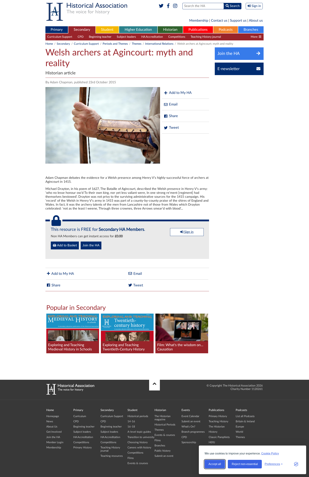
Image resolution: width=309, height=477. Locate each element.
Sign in (188, 232)
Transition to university (140, 437)
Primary (57, 29)
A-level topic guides (139, 432)
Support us (238, 20)
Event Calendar (190, 416)
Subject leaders (126, 36)
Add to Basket (66, 245)
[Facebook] (168, 6)
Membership (198, 20)
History (213, 432)
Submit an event (163, 456)
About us (256, 20)
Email (173, 104)
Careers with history (139, 447)
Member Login (54, 442)
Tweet (174, 127)
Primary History (82, 447)
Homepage (52, 416)
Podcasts (226, 29)
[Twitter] (161, 6)
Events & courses (137, 463)
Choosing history (137, 442)
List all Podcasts (245, 416)
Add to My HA (180, 93)
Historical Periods (164, 424)
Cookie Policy (270, 453)
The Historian (217, 426)
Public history (162, 450)
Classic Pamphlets (219, 437)
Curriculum (79, 416)
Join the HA (91, 245)
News (49, 421)
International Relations (159, 43)
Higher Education (138, 29)
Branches (251, 29)
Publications (198, 29)
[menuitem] (56, 29)
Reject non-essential (245, 464)
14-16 (131, 421)
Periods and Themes (115, 43)
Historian (170, 29)
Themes (136, 43)
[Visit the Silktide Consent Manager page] (296, 464)
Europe (240, 426)
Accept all (215, 464)
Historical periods (137, 416)
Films (130, 458)
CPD (81, 36)
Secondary (82, 29)
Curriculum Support (59, 36)
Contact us (219, 20)
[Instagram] (175, 6)
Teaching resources (238, 36)
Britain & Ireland (245, 421)
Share (173, 116)
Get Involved (54, 432)
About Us (51, 426)
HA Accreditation (152, 36)
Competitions (176, 36)
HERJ (212, 442)
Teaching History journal (206, 36)
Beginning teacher (100, 36)
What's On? (188, 426)
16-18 (131, 426)
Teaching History (218, 421)
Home (49, 43)
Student (107, 29)
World (239, 432)
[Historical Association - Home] (70, 393)
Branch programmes (193, 432)
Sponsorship (189, 442)
